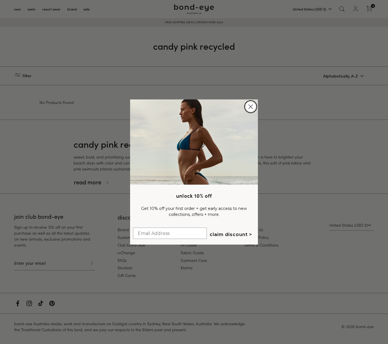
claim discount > (231, 234)
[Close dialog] (251, 107)
